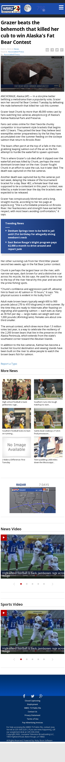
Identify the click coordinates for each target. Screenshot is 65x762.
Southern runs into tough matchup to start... (45, 403)
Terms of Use (32, 719)
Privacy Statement (32, 715)
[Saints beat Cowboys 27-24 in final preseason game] (48, 418)
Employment (32, 704)
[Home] (11, 9)
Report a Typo (9, 363)
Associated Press (12, 54)
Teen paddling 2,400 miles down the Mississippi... (45, 461)
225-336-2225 (21, 729)
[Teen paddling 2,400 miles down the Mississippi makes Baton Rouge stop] (48, 447)
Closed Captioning (32, 700)
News (16, 49)
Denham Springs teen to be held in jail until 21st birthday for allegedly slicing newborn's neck (31, 234)
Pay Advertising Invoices (32, 722)
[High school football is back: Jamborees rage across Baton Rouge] (16, 389)
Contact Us (32, 711)
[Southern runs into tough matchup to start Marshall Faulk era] (48, 389)
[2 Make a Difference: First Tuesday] (16, 447)
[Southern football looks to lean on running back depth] (16, 418)
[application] (32, 74)
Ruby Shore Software (43, 740)
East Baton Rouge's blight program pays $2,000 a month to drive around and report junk (32, 246)
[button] (32, 73)
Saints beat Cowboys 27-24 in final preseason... (47, 432)
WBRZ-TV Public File (32, 708)
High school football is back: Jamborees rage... (14, 403)
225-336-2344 (33, 732)
